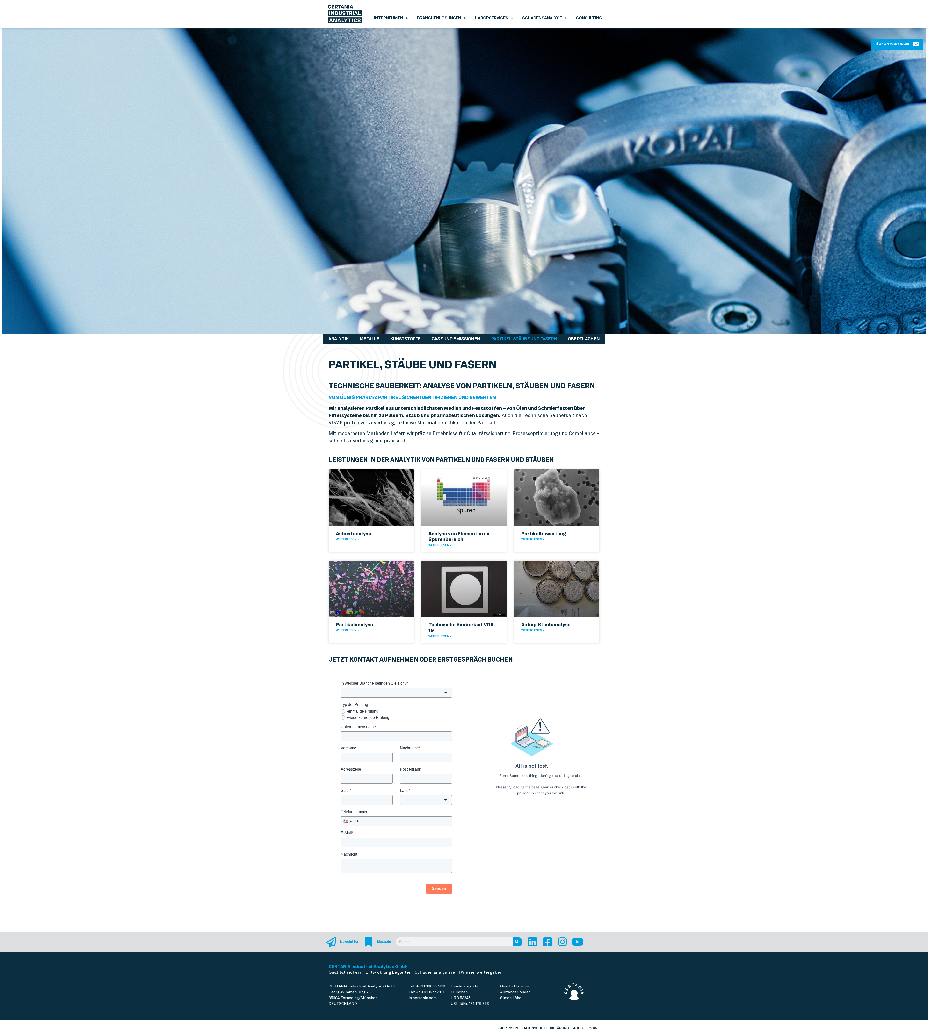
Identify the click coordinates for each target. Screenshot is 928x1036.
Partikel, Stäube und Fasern (524, 338)
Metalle (369, 338)
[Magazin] (368, 942)
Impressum (508, 1028)
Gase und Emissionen (456, 338)
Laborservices (491, 17)
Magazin (384, 941)
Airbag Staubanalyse (546, 625)
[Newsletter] (331, 942)
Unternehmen (387, 17)
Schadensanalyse (542, 17)
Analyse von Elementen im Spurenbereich (458, 536)
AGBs (578, 1028)
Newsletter (349, 941)
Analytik (338, 338)
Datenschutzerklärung (545, 1028)
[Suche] (517, 941)
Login (592, 1028)
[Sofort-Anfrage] (916, 44)
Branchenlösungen (439, 17)
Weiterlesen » (347, 539)
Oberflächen (584, 338)
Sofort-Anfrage (892, 44)
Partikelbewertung (543, 533)
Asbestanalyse (353, 533)
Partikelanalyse (354, 625)
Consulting (589, 17)
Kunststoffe (405, 338)
